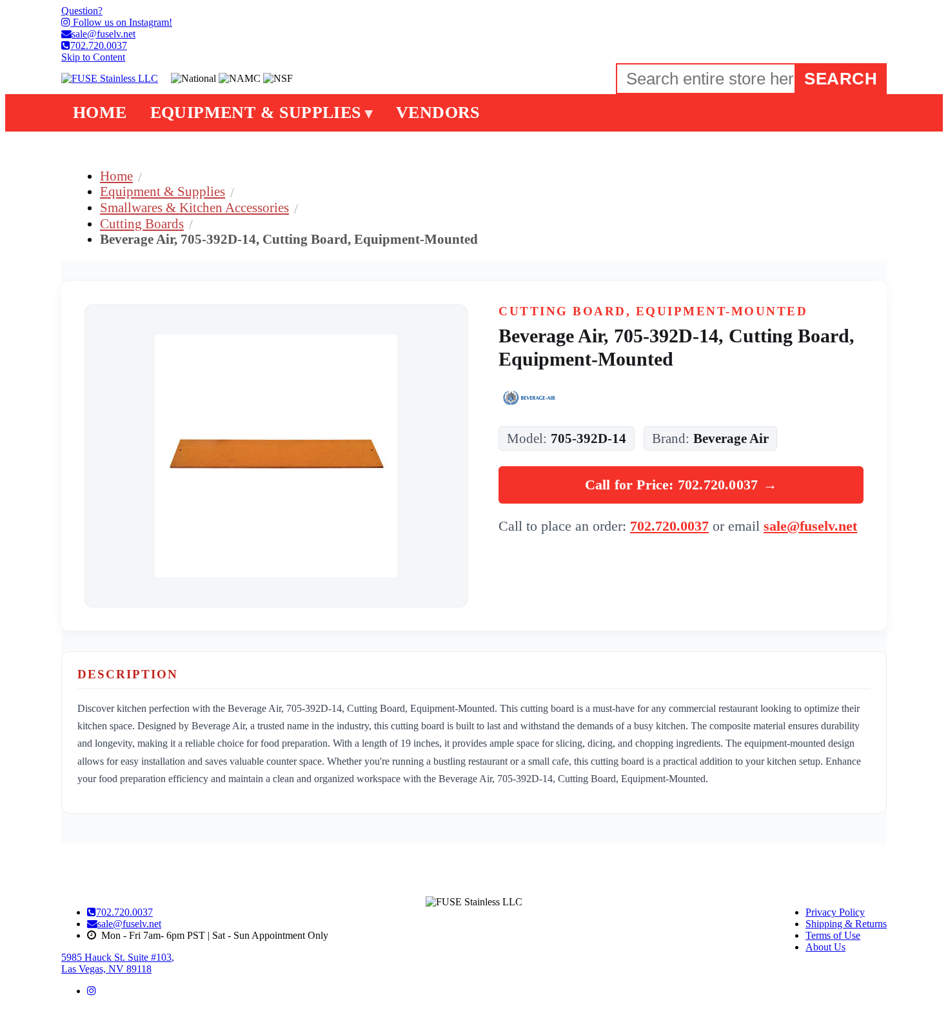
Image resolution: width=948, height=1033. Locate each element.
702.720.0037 (669, 526)
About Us (825, 946)
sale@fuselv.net (810, 526)
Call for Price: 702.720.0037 (681, 485)
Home (116, 175)
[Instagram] (91, 990)
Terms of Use (832, 935)
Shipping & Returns (846, 923)
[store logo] (109, 78)
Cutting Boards (142, 223)
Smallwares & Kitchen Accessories (194, 207)
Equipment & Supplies (162, 191)
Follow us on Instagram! (121, 22)
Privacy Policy (835, 912)
